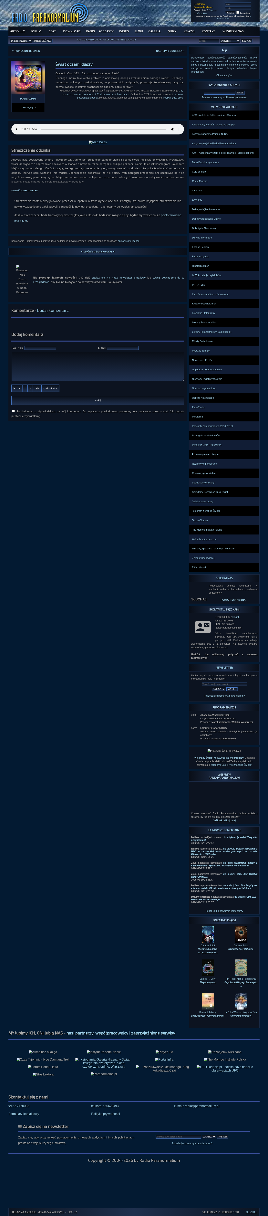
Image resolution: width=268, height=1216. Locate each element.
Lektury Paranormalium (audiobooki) (211, 332)
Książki (189, 31)
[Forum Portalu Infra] (43, 1060)
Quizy (172, 31)
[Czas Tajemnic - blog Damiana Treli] (43, 1053)
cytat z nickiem (50, 388)
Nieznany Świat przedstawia (207, 379)
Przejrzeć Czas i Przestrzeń (206, 445)
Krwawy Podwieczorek (204, 303)
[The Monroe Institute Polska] (225, 1053)
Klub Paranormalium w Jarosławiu (210, 294)
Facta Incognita (200, 256)
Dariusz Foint (240, 941)
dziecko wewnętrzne (213, 61)
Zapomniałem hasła (203, 7)
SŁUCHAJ (199, 590)
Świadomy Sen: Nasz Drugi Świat (210, 492)
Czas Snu (197, 190)
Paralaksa (197, 416)
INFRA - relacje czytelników (206, 275)
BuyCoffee (177, 97)
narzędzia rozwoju (202, 68)
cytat (37, 388)
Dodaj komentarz (53, 310)
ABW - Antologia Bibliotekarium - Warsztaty (215, 115)
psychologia (206, 64)
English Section (200, 247)
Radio (90, 31)
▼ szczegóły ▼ (28, 107)
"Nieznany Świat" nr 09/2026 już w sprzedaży (218, 757)
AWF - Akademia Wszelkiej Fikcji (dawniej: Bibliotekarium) (223, 153)
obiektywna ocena (247, 64)
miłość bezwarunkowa (237, 61)
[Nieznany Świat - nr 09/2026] (224, 751)
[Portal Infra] (164, 1053)
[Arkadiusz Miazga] (43, 1045)
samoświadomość (237, 57)
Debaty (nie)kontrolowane (206, 209)
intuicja (253, 61)
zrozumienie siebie (225, 64)
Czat (52, 31)
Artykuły (17, 31)
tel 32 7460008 (18, 1099)
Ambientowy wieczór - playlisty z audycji (213, 124)
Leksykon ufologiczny (203, 313)
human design (225, 68)
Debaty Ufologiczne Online (206, 218)
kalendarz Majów (247, 68)
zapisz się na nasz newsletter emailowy (119, 277)
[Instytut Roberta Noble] (104, 1045)
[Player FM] (164, 1045)
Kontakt (208, 31)
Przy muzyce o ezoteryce (205, 454)
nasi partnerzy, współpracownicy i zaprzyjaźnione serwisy (121, 1026)
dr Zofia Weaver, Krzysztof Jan (241, 1007)
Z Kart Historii (199, 567)
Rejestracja (199, 4)
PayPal (167, 97)
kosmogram (197, 71)
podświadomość (216, 57)
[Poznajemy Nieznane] (225, 1045)
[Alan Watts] (97, 142)
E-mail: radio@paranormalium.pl (196, 1099)
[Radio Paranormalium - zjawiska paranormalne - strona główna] (50, 24)
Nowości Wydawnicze (203, 388)
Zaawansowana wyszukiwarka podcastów (224, 97)
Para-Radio (198, 407)
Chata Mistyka (199, 181)
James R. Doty (207, 974)
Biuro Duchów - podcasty (205, 162)
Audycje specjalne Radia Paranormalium (214, 143)
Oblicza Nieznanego (203, 398)
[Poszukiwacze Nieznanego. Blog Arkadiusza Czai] (164, 1062)
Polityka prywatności (105, 1107)
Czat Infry (197, 200)
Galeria (154, 31)
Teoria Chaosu (200, 520)
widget (235, 617)
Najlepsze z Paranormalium (207, 369)
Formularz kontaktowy (23, 1107)
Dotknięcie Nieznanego (204, 228)
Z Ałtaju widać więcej (203, 558)
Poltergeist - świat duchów (206, 435)
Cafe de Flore (199, 171)
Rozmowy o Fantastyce (204, 463)
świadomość (197, 57)
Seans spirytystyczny (203, 482)
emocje (195, 64)
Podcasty (106, 31)
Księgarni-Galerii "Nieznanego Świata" (231, 765)
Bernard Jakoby (207, 1007)
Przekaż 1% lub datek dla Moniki (112, 41)
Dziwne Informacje (202, 237)
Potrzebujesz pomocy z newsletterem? (224, 695)
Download (71, 31)
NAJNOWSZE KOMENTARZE (224, 823)
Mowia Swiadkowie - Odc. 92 (57, 1212)
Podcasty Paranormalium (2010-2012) (212, 426)
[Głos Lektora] (43, 1068)
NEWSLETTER (224, 667)
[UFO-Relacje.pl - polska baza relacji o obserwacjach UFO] (225, 1064)
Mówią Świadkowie (202, 341)
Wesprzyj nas (233, 31)
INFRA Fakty (198, 284)
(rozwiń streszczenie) (24, 190)
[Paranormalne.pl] (104, 1067)
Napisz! (212, 10)
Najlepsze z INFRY (202, 360)
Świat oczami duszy (202, 501)
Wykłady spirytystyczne (204, 539)
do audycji (224, 880)
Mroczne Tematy (201, 350)
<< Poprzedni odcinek (25, 51)
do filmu (224, 858)
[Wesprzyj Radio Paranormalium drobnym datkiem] (224, 799)
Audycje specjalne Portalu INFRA (210, 134)
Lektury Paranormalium (204, 322)
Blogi (138, 31)
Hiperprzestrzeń (200, 266)
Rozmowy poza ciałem (204, 473)
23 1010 (210, 1212)
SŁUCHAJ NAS (224, 578)
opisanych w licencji (128, 241)
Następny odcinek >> (170, 51)
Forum (35, 31)
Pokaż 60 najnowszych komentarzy (224, 904)
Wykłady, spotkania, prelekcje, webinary (213, 548)
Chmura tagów (224, 75)
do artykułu (224, 845)
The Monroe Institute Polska (207, 529)
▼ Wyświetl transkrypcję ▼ (97, 251)
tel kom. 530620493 (105, 1099)
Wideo (124, 31)
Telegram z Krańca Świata (206, 511)
